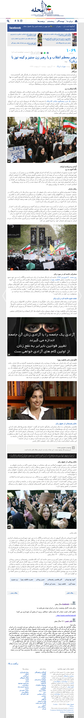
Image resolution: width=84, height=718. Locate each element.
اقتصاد (44, 674)
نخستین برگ (76, 20)
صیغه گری (72, 584)
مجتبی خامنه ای (24, 690)
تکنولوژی (43, 688)
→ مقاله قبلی (71, 593)
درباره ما (70, 21)
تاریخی (44, 687)
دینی (44, 692)
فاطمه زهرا (55, 280)
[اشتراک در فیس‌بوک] (48, 53)
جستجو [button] (8, 20)
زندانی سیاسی (41, 694)
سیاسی (71, 676)
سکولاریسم (25, 692)
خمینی (27, 688)
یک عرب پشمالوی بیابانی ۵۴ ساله (58, 101)
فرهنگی (65, 676)
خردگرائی (26, 676)
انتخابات (43, 676)
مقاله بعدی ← (13, 593)
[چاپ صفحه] (41, 53)
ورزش (44, 708)
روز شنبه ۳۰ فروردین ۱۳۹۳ (67, 277)
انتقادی (44, 678)
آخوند (27, 679)
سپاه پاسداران (24, 672)
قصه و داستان (42, 701)
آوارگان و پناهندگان (40, 672)
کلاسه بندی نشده (41, 703)
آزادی (72, 683)
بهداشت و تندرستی (40, 679)
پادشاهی (43, 683)
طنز (45, 698)
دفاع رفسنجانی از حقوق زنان (66, 423)
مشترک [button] (18, 20)
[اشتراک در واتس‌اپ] (45, 53)
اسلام (27, 674)
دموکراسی (64, 681)
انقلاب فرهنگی (24, 678)
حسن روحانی (40, 579)
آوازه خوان (70, 687)
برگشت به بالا (13, 664)
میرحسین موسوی (23, 683)
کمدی (44, 705)
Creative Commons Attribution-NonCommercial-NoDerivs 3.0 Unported (62, 710)
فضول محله (42, 8)
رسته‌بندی (50, 21)
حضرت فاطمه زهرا (27, 579)
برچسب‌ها (41, 21)
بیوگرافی (43, 681)
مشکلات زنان (42, 707)
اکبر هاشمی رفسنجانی (54, 579)
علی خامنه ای (25, 694)
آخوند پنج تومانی (70, 579)
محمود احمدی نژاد (23, 687)
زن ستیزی (14, 579)
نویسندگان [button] (60, 21)
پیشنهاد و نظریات (41, 685)
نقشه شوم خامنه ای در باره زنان (65, 298)
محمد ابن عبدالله (50, 584)
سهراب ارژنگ (61, 66)
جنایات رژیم (42, 690)
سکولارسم (57, 681)
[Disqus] (42, 627)
